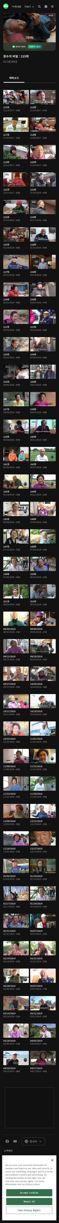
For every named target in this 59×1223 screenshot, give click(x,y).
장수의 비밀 (10, 56)
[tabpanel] (29, 582)
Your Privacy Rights (29, 1210)
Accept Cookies (29, 1192)
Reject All (29, 1201)
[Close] (52, 1160)
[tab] (14, 78)
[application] (29, 27)
